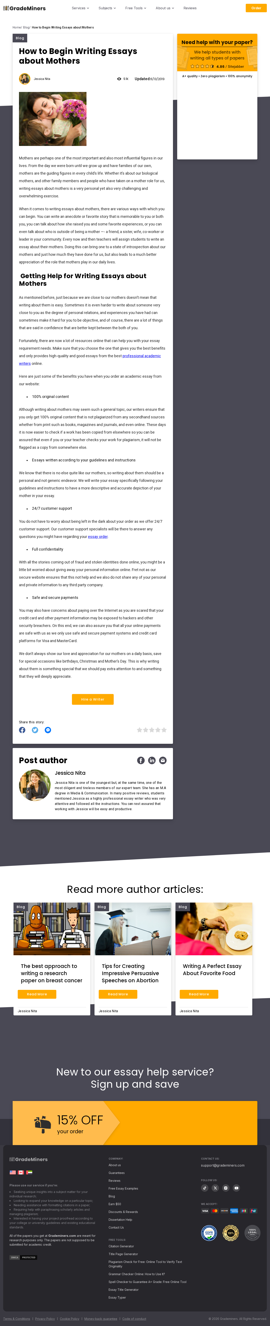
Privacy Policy (45, 1319)
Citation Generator (121, 1246)
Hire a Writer (92, 699)
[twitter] (215, 1188)
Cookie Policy (69, 1319)
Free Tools (134, 8)
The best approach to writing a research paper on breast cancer (51, 973)
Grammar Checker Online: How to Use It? (137, 1274)
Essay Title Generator (124, 1289)
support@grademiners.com (222, 1165)
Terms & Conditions (16, 1319)
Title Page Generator (123, 1254)
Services (78, 8)
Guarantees (117, 1173)
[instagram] (226, 1188)
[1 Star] (139, 729)
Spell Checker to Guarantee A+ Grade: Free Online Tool (147, 1282)
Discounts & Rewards (123, 1212)
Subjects (105, 8)
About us (163, 8)
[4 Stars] (157, 729)
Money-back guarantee (100, 1319)
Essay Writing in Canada (21, 1172)
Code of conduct (134, 1319)
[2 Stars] (145, 729)
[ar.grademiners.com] (29, 1172)
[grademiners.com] (12, 1172)
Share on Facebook (22, 730)
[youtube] (236, 1188)
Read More (37, 994)
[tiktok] (204, 1188)
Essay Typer (117, 1297)
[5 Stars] (164, 729)
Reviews (190, 8)
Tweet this (35, 730)
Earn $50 (115, 1204)
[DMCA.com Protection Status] (23, 1258)
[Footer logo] (28, 1160)
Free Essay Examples (123, 1188)
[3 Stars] (151, 729)
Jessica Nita (42, 79)
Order (256, 8)
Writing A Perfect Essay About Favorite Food (212, 970)
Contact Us (116, 1227)
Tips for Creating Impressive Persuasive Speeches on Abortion (130, 973)
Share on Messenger (48, 730)
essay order (98, 536)
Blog (112, 1196)
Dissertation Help (120, 1219)
